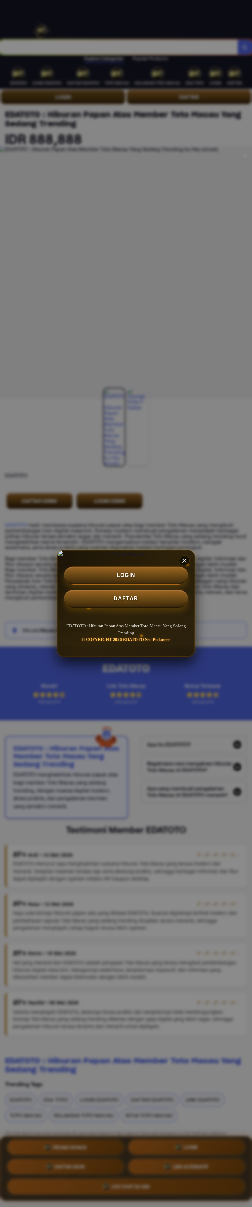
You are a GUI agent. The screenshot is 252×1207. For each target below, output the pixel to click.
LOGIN (126, 575)
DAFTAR (126, 598)
